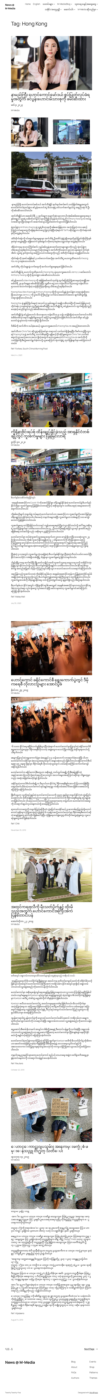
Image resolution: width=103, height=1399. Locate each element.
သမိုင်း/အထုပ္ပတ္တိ (52, 9)
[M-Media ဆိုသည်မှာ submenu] (97, 9)
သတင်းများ (48, 4)
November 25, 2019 (18, 830)
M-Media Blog (63, 4)
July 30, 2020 (16, 603)
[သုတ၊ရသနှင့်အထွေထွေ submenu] (97, 4)
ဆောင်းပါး (68, 9)
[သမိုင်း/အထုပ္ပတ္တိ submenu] (61, 9)
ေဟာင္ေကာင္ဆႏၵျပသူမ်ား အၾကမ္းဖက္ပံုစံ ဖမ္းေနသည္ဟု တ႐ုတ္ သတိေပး (49, 1148)
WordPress (93, 1392)
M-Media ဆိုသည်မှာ (87, 9)
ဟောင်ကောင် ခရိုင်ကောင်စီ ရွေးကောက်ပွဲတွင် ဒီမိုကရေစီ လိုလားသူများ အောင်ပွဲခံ (49, 682)
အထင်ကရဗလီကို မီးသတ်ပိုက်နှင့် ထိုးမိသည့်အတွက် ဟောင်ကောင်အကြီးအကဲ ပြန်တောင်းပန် (42, 911)
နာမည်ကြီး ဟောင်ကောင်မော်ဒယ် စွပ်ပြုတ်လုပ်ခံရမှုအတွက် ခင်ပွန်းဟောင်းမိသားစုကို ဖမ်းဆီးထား (50, 96)
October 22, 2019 (17, 1070)
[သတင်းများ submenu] (54, 4)
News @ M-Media (10, 6)
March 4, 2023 (16, 355)
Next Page (91, 1348)
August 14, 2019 (17, 1320)
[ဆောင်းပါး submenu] (74, 9)
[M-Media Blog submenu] (71, 4)
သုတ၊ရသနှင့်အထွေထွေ (85, 4)
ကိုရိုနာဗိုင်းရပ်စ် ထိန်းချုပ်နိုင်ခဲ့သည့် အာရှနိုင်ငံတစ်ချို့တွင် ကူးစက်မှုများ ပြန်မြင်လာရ (50, 434)
